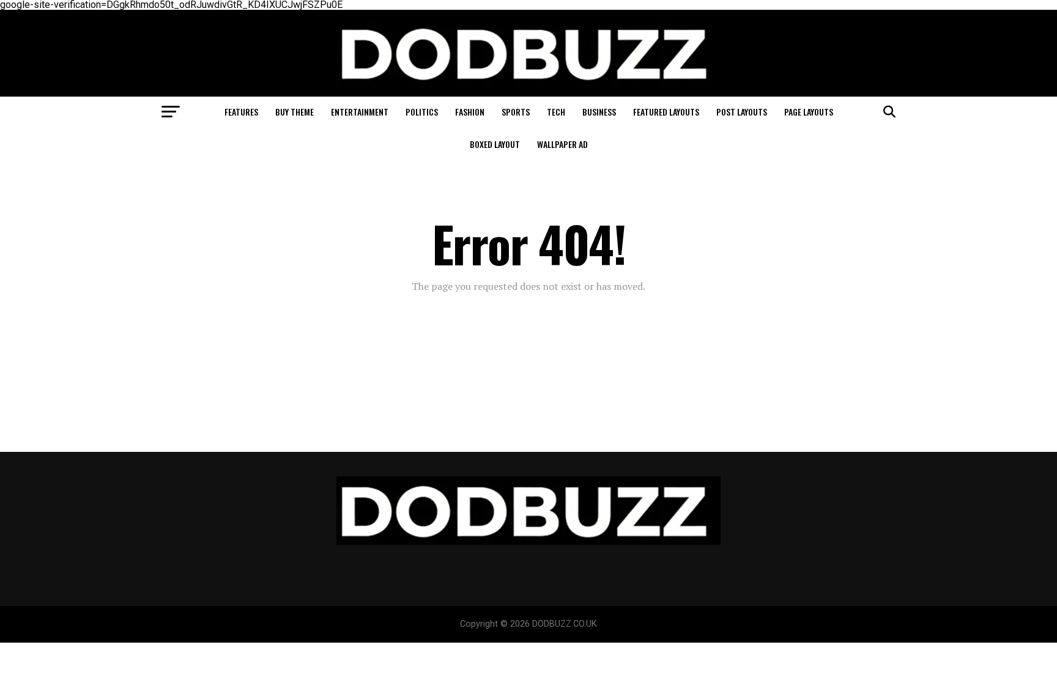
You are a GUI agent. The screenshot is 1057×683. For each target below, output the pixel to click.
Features (241, 111)
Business (599, 111)
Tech (556, 111)
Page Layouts (808, 111)
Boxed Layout (495, 144)
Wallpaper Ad (562, 144)
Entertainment (359, 111)
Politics (422, 111)
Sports (516, 111)
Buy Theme (294, 111)
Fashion (469, 111)
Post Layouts (741, 111)
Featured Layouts (666, 111)
